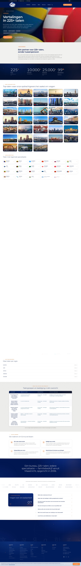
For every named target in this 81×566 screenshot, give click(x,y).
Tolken (10, 554)
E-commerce (22, 554)
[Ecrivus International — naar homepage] (12, 4)
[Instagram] (68, 557)
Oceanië (32, 554)
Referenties (43, 550)
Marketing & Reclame (23, 553)
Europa (32, 549)
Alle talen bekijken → (34, 556)
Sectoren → (22, 559)
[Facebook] (66, 557)
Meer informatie (12, 564)
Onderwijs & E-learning (23, 557)
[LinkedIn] (64, 557)
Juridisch (21, 547)
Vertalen (10, 547)
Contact (49, 4)
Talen (39, 4)
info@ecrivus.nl (66, 553)
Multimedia (11, 551)
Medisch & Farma (23, 551)
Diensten (28, 4)
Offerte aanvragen (67, 4)
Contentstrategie (12, 550)
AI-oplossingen (11, 553)
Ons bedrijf (54, 547)
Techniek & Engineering (24, 550)
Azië (31, 550)
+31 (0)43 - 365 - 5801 (67, 552)
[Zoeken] (52, 5)
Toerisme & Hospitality (23, 556)
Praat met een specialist (18, 37)
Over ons (43, 4)
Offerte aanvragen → (30, 534)
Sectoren (34, 4)
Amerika (32, 553)
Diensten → (11, 556)
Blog (42, 547)
